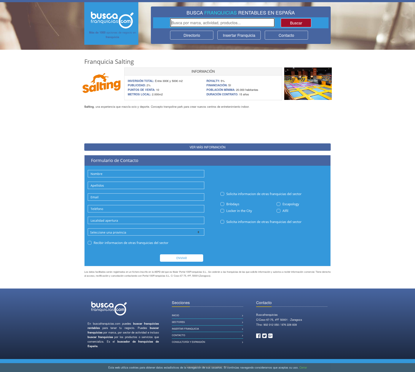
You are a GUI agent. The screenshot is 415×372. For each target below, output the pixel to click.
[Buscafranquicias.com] (109, 309)
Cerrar (303, 367)
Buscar (296, 23)
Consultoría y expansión (188, 341)
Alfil (285, 210)
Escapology (291, 204)
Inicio (175, 315)
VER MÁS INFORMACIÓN (207, 147)
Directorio (192, 35)
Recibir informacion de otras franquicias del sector (131, 243)
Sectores (178, 322)
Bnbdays (232, 204)
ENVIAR (181, 258)
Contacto (286, 35)
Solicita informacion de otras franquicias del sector (264, 194)
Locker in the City (239, 210)
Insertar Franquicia (239, 35)
